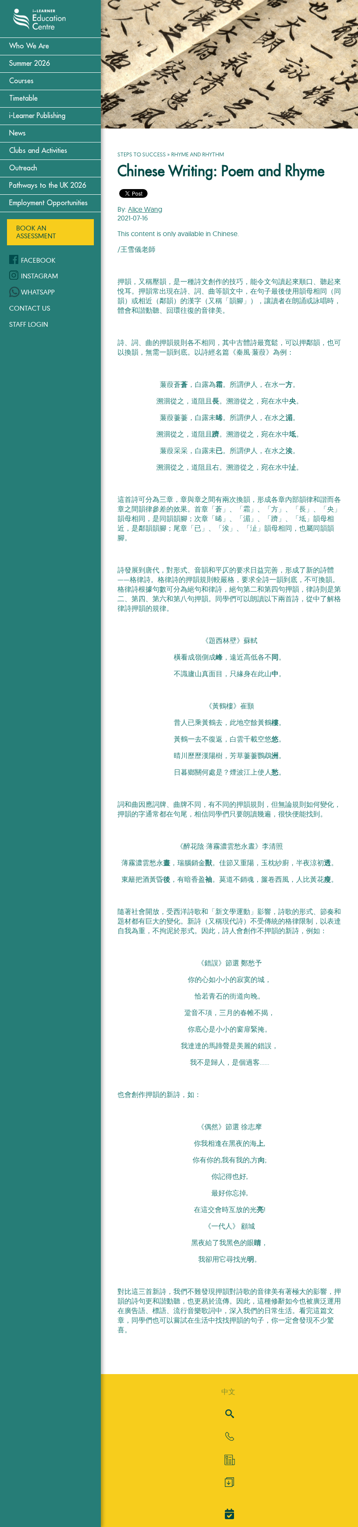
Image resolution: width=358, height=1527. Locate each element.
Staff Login (28, 324)
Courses (21, 81)
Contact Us (29, 308)
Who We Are (29, 46)
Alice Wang (145, 209)
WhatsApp (38, 292)
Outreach (23, 168)
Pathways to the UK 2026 (47, 185)
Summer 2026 (29, 63)
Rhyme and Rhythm (197, 154)
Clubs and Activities (38, 150)
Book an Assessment (36, 231)
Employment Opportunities (48, 203)
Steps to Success (141, 154)
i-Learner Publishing (37, 115)
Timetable (23, 98)
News (17, 133)
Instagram (39, 275)
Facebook (38, 260)
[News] (229, 1460)
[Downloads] (229, 1484)
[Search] (230, 1414)
